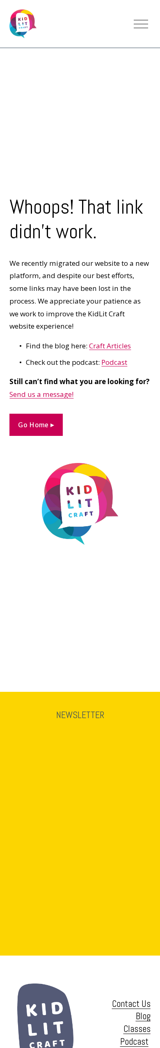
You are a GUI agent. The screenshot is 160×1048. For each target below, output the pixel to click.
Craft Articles (110, 345)
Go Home (34, 424)
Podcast (114, 362)
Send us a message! (41, 394)
